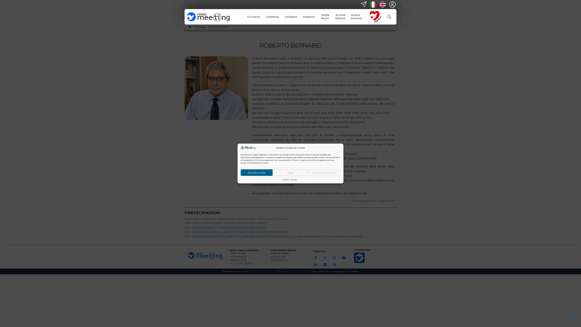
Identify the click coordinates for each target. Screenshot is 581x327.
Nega (290, 172)
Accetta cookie (256, 172)
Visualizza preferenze (324, 172)
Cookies (285, 179)
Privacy (293, 179)
